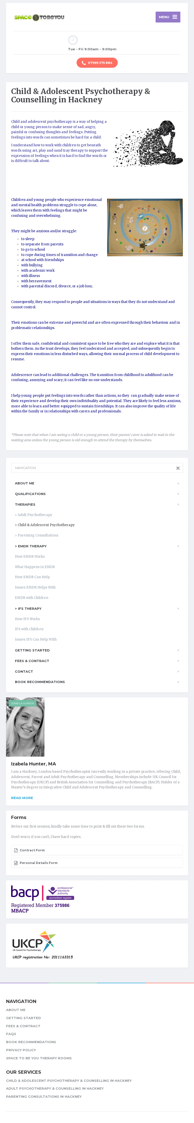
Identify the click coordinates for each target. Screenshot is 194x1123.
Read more (22, 798)
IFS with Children (29, 629)
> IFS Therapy (28, 608)
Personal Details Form (38, 863)
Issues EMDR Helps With (35, 587)
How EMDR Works (30, 556)
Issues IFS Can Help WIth (36, 639)
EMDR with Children (31, 598)
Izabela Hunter (22, 703)
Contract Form (32, 850)
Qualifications (30, 494)
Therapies (25, 504)
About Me (24, 483)
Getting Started (32, 650)
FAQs (11, 1034)
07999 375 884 (99, 63)
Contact (24, 671)
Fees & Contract (32, 661)
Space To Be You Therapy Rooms (39, 1058)
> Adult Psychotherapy (33, 515)
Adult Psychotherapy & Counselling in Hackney (55, 1088)
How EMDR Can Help (32, 577)
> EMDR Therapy (30, 546)
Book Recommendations (40, 682)
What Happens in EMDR (35, 567)
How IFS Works (27, 619)
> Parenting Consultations (36, 535)
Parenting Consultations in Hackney (44, 1096)
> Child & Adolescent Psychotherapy (45, 525)
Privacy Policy (21, 1050)
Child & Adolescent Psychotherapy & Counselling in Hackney (69, 1081)
